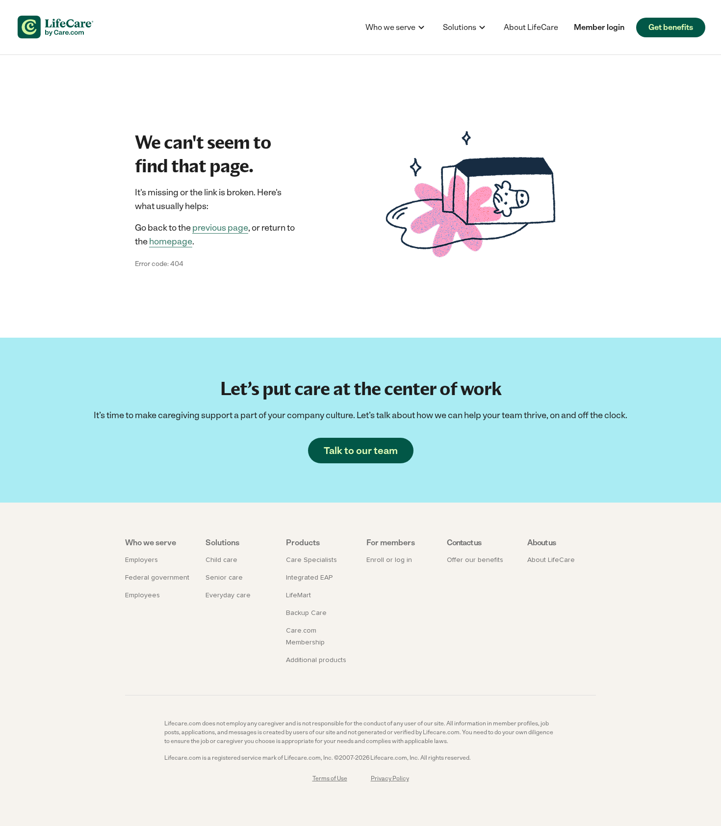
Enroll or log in (389, 560)
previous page (220, 227)
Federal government (157, 577)
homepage (170, 241)
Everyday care (228, 595)
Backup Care (306, 613)
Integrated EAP (309, 577)
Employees (142, 595)
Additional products (316, 660)
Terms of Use (329, 778)
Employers (141, 560)
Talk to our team (361, 450)
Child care (221, 560)
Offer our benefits (475, 560)
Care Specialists (311, 560)
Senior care (224, 577)
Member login (599, 27)
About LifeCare (531, 27)
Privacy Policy (390, 778)
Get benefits (670, 27)
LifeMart (298, 595)
